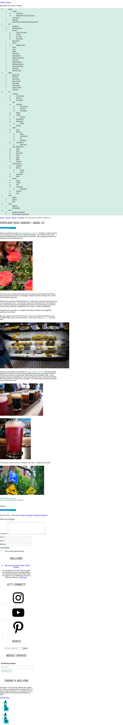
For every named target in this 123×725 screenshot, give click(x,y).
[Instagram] (18, 604)
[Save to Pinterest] (6, 709)
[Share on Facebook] (5, 703)
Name (2, 537)
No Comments (42, 515)
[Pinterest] (18, 634)
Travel (8, 218)
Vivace (45, 318)
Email (2, 540)
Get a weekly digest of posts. (14, 551)
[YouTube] (18, 619)
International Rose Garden (28, 233)
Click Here (23, 577)
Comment (4, 534)
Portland (21, 218)
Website (3, 544)
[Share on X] (5, 706)
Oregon (14, 218)
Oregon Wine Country (8, 498)
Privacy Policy (5, 698)
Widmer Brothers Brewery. (35, 372)
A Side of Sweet (5, 2)
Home (2, 218)
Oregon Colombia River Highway (12, 500)
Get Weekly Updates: (8, 663)
